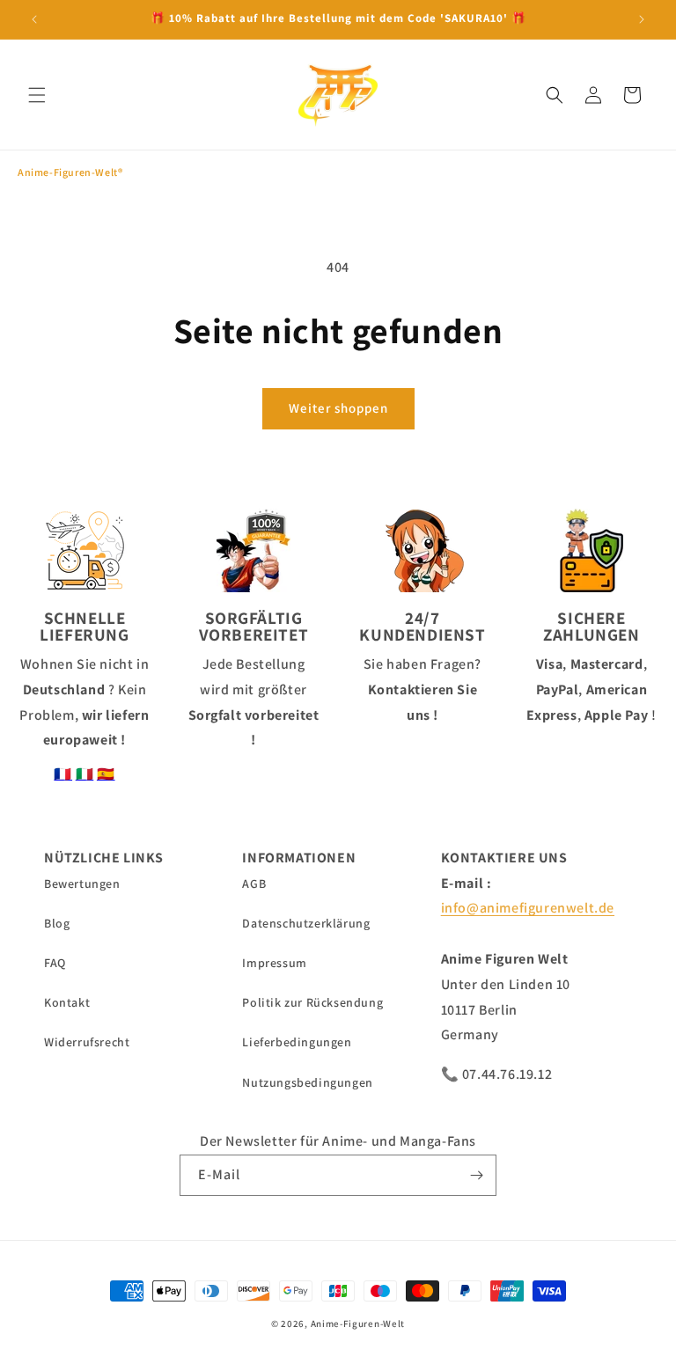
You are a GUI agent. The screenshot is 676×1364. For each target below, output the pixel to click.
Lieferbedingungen (296, 1042)
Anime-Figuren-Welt (358, 1323)
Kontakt (67, 1002)
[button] (37, 95)
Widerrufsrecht (86, 1042)
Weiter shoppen (338, 408)
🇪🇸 (106, 774)
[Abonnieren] (476, 1175)
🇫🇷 (63, 774)
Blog (57, 923)
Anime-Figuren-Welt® (70, 172)
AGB (254, 883)
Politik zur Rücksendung (312, 1002)
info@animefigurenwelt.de (527, 907)
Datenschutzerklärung (306, 923)
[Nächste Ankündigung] (641, 19)
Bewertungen (82, 883)
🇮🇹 (85, 774)
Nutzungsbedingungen (307, 1082)
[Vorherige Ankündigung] (34, 19)
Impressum (274, 963)
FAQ (55, 963)
